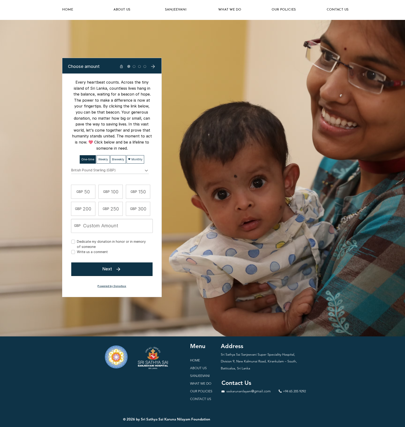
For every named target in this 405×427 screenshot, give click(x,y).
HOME (195, 360)
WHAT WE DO (200, 383)
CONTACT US (200, 399)
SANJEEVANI (200, 376)
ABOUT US (198, 368)
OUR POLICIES (201, 391)
